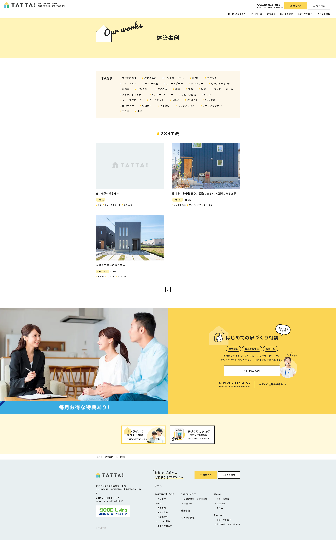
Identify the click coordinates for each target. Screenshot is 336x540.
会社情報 (221, 503)
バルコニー (143, 89)
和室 (177, 89)
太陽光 (175, 100)
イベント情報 (323, 13)
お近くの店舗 (286, 13)
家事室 (125, 89)
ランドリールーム (223, 89)
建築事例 (271, 13)
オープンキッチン (212, 105)
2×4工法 (210, 100)
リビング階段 (189, 94)
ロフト (207, 94)
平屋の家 (188, 503)
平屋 (139, 111)
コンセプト (163, 499)
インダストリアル (174, 78)
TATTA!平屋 (256, 13)
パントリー (197, 83)
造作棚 (195, 78)
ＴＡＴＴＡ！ (129, 83)
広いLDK (192, 100)
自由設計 (162, 508)
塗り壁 (125, 111)
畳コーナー (128, 105)
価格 (160, 503)
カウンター (213, 78)
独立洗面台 (150, 78)
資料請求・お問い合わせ (228, 524)
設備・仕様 (163, 512)
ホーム (158, 485)
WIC (203, 89)
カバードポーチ (174, 83)
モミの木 (162, 89)
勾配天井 (147, 105)
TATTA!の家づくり (237, 13)
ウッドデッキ (156, 100)
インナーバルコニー (162, 94)
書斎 (190, 89)
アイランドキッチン (133, 94)
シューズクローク (131, 100)
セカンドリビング (220, 83)
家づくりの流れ (165, 525)
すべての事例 (129, 78)
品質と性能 (163, 516)
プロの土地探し (165, 521)
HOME (99, 457)
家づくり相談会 (305, 13)
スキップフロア (186, 105)
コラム (220, 508)
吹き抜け (165, 105)
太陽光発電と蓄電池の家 (195, 499)
